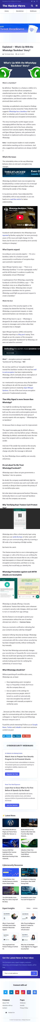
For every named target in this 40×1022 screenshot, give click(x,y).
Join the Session (12, 805)
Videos (28, 908)
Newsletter (20, 11)
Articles (35, 908)
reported (5, 235)
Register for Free (12, 774)
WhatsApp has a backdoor (18, 111)
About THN (5, 1003)
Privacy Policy (24, 1008)
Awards (22, 1005)
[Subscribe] (34, 973)
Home (7, 11)
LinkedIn (18, 727)
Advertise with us (7, 1005)
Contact (4, 1008)
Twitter (9, 727)
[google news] (35, 992)
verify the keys (17, 537)
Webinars (33, 11)
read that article (15, 199)
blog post (21, 334)
